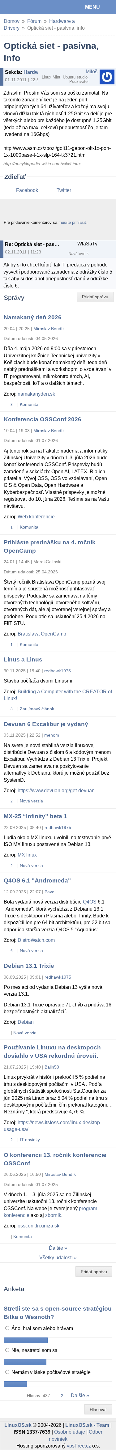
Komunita (29, 404)
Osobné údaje (69, 1432)
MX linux (27, 854)
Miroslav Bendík (49, 328)
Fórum (34, 21)
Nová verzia (31, 800)
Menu (92, 7)
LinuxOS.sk (25, 7)
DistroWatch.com (36, 940)
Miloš (91, 71)
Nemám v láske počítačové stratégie (50, 1372)
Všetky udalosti (56, 1257)
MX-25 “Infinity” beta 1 (35, 816)
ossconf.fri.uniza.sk (38, 1225)
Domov (11, 21)
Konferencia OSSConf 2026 (42, 419)
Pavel (50, 891)
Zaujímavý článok (37, 708)
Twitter (64, 190)
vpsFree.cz (79, 1445)
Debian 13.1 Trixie (29, 966)
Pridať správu (95, 296)
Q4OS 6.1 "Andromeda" (37, 880)
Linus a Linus (23, 659)
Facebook (27, 190)
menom (51, 735)
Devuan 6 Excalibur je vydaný (46, 724)
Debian (26, 1022)
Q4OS (90, 901)
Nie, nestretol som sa (34, 1350)
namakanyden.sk (36, 394)
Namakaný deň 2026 (33, 317)
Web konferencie (36, 516)
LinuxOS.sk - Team (87, 1425)
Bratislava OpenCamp (42, 633)
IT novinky (30, 1139)
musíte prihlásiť (72, 222)
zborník (53, 1215)
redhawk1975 (57, 670)
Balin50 (52, 1067)
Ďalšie (56, 1248)
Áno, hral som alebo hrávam (41, 1328)
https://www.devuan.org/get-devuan (56, 790)
